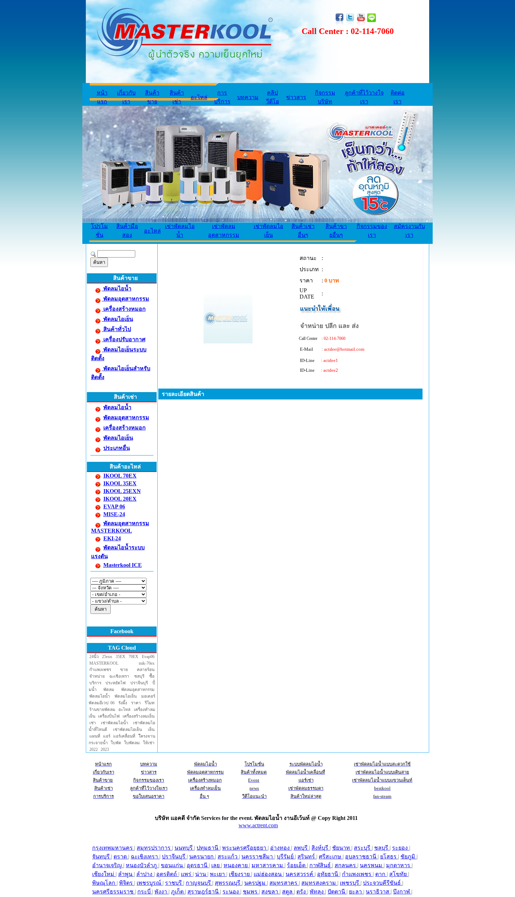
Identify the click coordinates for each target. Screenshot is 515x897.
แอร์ (106, 736)
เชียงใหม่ (104, 874)
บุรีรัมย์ (286, 857)
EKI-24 (112, 538)
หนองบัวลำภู (142, 865)
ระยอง (400, 848)
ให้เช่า (148, 742)
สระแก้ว (228, 857)
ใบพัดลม (132, 742)
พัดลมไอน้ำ (116, 289)
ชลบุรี (139, 676)
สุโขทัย (398, 874)
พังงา (161, 892)
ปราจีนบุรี (139, 682)
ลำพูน (126, 874)
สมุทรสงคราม (319, 883)
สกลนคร (346, 865)
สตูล (288, 892)
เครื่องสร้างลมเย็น (138, 716)
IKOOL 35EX (120, 483)
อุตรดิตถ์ (167, 874)
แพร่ (187, 874)
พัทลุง (317, 892)
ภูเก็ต (178, 892)
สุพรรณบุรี (228, 883)
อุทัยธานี (328, 874)
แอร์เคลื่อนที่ (124, 736)
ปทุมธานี (208, 848)
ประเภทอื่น (116, 448)
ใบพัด (116, 742)
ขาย (124, 669)
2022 (93, 749)
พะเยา (218, 874)
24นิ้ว (94, 656)
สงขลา (270, 892)
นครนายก (202, 857)
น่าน (201, 874)
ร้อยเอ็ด (297, 865)
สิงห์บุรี (320, 848)
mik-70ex (146, 663)
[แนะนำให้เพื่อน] (320, 312)
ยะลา (356, 892)
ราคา (136, 702)
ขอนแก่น (172, 865)
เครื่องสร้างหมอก (124, 309)
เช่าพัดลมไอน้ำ (114, 722)
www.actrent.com (258, 825)
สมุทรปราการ (154, 848)
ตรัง (301, 892)
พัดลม (108, 689)
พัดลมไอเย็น (117, 319)
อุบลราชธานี (361, 857)
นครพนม (372, 865)
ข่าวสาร (296, 97)
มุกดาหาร (399, 865)
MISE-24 (114, 514)
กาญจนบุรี (199, 883)
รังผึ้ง (122, 702)
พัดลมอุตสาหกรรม (125, 299)
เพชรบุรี (350, 883)
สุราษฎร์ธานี (203, 892)
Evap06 (148, 656)
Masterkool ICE (122, 565)
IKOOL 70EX (120, 476)
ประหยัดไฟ (115, 682)
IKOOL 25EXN (122, 491)
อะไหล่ (199, 97)
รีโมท (149, 702)
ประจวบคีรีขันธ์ (382, 883)
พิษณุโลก (104, 883)
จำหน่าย (97, 676)
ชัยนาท (341, 848)
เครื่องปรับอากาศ (123, 339)
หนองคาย (236, 865)
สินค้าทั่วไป (116, 329)
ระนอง (231, 892)
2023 (105, 749)
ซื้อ (151, 676)
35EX (120, 656)
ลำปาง (145, 874)
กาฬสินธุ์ (320, 865)
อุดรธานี (198, 865)
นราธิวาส (378, 892)
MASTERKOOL (103, 663)
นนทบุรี (184, 848)
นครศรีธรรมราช (113, 892)
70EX (133, 656)
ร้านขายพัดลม (102, 709)
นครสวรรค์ (300, 874)
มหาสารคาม (268, 865)
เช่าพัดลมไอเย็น (127, 729)
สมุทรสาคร (284, 883)
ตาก (381, 874)
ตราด (121, 857)
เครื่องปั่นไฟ (109, 716)
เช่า (92, 722)
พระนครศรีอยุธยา (245, 848)
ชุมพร (251, 892)
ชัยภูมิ (408, 857)
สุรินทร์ (306, 857)
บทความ (248, 97)
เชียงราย (240, 874)
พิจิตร (126, 883)
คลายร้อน (145, 669)
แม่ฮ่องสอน (268, 874)
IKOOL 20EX (120, 499)
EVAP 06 (114, 506)
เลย (216, 865)
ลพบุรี (301, 848)
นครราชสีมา (257, 857)
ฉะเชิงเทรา (119, 676)
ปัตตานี (337, 892)
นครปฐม (255, 883)
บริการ (95, 682)
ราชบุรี (174, 883)
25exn (107, 656)
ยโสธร (389, 857)
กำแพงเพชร (100, 669)
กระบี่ (144, 892)
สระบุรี (363, 848)
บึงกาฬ (402, 892)
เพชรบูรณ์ (150, 883)
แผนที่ (94, 736)
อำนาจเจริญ (107, 865)
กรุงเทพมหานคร (113, 848)
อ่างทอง (280, 848)
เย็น (151, 729)
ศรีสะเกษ (331, 857)
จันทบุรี (101, 857)
